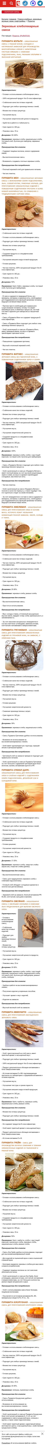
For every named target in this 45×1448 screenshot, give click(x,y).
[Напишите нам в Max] (33, 3)
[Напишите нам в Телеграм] (40, 3)
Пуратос (31, 21)
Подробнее (6, 1443)
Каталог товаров (9, 19)
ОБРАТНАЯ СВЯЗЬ (11, 12)
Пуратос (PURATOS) (21, 36)
